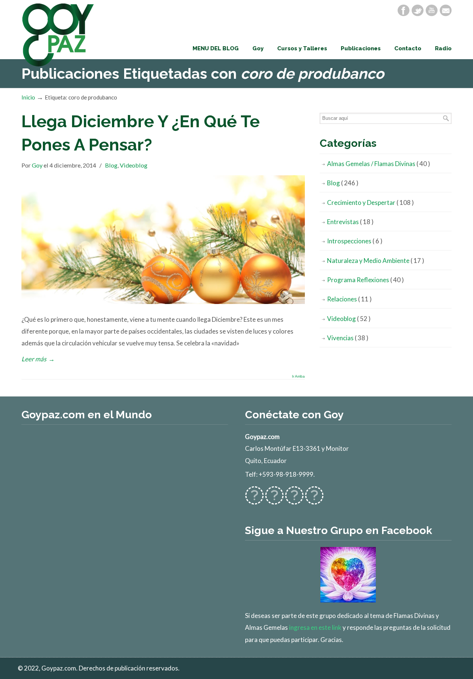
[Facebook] (403, 10)
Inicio (28, 97)
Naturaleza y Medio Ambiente (375, 260)
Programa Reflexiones (365, 280)
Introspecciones (354, 241)
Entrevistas (350, 222)
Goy (37, 165)
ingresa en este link (315, 627)
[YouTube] (432, 10)
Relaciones (349, 299)
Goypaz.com (58, 34)
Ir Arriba (298, 376)
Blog (111, 165)
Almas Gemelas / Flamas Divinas (378, 164)
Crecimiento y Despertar (370, 202)
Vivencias (347, 338)
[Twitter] (417, 10)
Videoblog (133, 165)
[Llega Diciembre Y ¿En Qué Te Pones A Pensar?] (162, 301)
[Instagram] (294, 500)
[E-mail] (446, 10)
